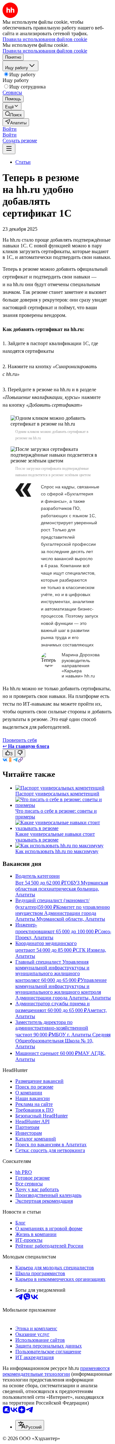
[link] (13, 114)
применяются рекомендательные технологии (56, 1371)
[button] (10, 129)
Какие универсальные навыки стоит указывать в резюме (55, 836)
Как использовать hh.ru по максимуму (56, 851)
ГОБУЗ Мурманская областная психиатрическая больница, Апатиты (61, 888)
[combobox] (29, 1425)
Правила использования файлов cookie (45, 51)
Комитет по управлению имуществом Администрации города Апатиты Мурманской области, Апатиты (62, 913)
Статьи (23, 162)
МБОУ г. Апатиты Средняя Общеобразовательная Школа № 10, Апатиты (63, 1040)
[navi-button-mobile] (9, 149)
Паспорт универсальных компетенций (57, 793)
